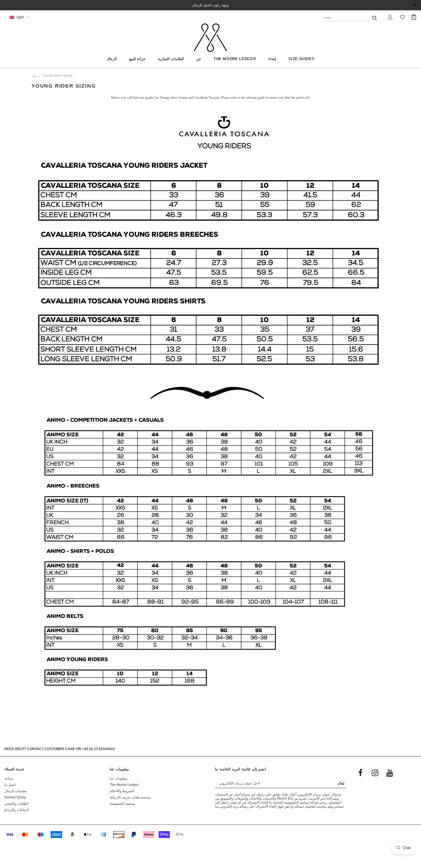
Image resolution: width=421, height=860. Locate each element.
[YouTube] (389, 772)
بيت (34, 76)
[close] (415, 5)
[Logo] (210, 37)
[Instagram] (375, 772)
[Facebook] (360, 772)
